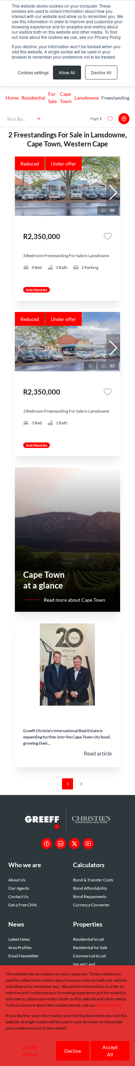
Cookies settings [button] (33, 72)
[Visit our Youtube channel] (88, 843)
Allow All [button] (67, 72)
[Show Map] (123, 118)
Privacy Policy (109, 1005)
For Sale (52, 97)
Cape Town (66, 97)
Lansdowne (86, 98)
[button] (113, 192)
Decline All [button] (101, 72)
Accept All (110, 1050)
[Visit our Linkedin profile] (60, 843)
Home (12, 98)
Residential (33, 98)
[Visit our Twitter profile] (74, 843)
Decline (72, 1051)
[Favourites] (108, 236)
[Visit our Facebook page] (46, 843)
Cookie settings (30, 1050)
